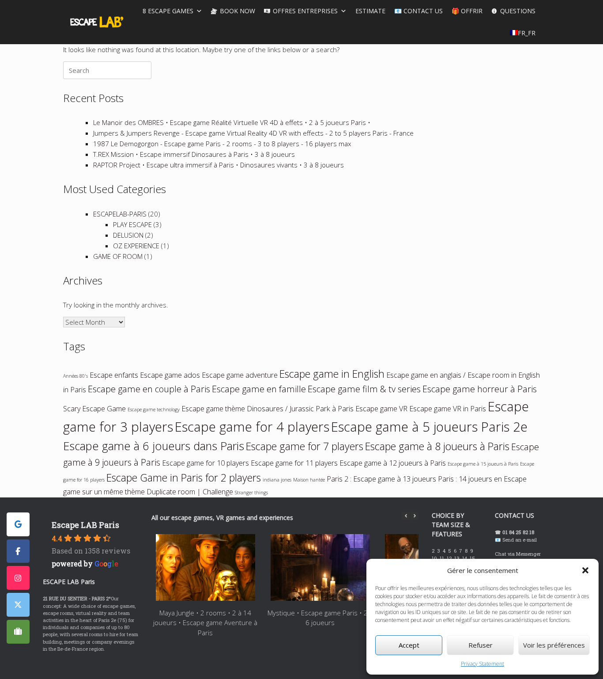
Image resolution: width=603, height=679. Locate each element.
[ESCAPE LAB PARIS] (96, 22)
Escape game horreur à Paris (479, 389)
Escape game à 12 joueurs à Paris (392, 463)
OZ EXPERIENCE (136, 245)
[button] (585, 570)
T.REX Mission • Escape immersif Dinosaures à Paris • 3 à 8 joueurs (194, 154)
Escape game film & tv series (364, 389)
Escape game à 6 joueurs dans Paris (153, 446)
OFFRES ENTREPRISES (305, 11)
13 (457, 558)
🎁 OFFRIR (467, 11)
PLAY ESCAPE (132, 224)
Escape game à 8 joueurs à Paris (437, 446)
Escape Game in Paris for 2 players (183, 477)
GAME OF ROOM (118, 256)
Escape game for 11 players (294, 463)
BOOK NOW (237, 11)
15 (473, 558)
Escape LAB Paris (85, 525)
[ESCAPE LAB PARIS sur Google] (18, 524)
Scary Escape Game (94, 408)
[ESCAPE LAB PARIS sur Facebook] (18, 551)
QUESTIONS (517, 11)
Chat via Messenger (518, 554)
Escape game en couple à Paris (149, 389)
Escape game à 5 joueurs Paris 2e (429, 427)
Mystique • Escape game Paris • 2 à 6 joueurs (320, 617)
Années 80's (75, 376)
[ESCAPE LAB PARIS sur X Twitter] (18, 605)
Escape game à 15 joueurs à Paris (483, 464)
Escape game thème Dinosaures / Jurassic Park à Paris (267, 408)
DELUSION (128, 235)
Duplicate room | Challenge (190, 492)
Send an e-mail (519, 540)
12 (450, 558)
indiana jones (277, 480)
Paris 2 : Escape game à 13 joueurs (381, 479)
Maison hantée (309, 480)
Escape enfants (114, 375)
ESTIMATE (370, 11)
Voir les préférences (554, 645)
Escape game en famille (259, 389)
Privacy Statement (482, 664)
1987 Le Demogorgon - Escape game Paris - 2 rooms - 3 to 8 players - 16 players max (222, 143)
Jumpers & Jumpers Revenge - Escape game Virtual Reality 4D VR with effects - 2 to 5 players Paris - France (253, 133)
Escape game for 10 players (205, 463)
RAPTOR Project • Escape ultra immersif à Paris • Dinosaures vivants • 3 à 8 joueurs (218, 164)
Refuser (480, 645)
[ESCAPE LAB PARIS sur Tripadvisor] (18, 632)
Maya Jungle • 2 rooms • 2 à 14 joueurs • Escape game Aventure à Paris (206, 622)
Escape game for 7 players (304, 446)
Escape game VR (381, 408)
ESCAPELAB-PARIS (120, 213)
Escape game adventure (240, 375)
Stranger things (251, 492)
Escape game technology (154, 409)
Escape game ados (170, 375)
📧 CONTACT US (418, 11)
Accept (409, 645)
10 (435, 558)
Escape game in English (331, 374)
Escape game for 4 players (252, 427)
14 (465, 558)
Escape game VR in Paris (447, 408)
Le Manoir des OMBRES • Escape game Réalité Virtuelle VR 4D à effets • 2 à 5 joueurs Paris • (231, 122)
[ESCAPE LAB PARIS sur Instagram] (18, 578)
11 (442, 558)
